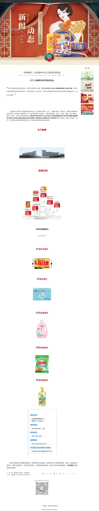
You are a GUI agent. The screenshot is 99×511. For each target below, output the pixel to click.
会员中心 (91, 1)
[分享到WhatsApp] (72, 473)
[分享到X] (66, 473)
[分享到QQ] (54, 473)
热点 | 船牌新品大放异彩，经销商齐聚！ (20, 472)
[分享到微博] (57, 473)
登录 (6, 1)
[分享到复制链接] (48, 473)
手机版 (87, 1)
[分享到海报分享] (76, 473)
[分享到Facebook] (63, 473)
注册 (10, 1)
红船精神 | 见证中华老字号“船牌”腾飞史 (20, 474)
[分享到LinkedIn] (69, 473)
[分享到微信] (60, 473)
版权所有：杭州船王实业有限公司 (50, 505)
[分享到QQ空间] (51, 473)
